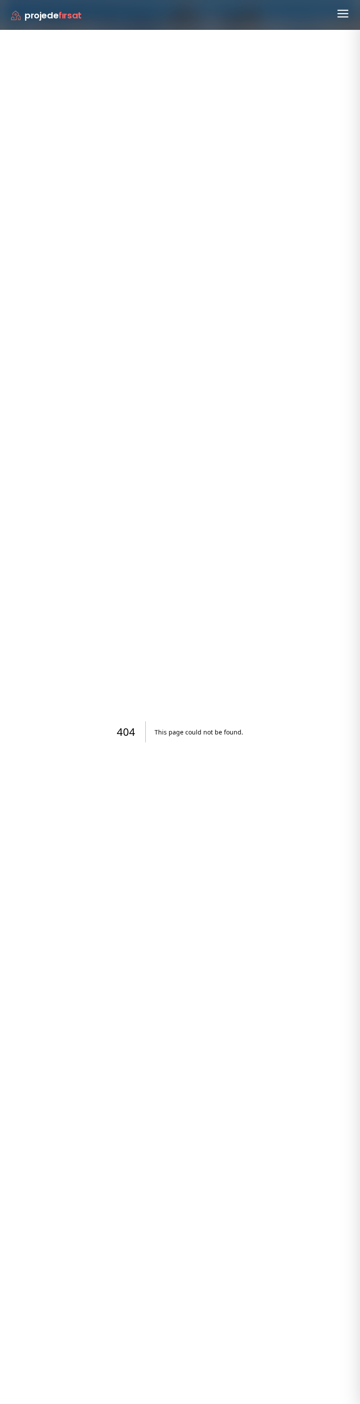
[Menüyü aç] (342, 13)
